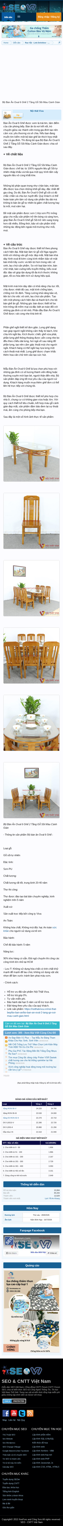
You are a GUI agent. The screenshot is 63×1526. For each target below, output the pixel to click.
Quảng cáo (32, 1265)
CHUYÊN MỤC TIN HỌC (46, 1429)
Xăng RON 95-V (9, 1108)
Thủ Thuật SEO (9, 1435)
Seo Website (8, 1439)
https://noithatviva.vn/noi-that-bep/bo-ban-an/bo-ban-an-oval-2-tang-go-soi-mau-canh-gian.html (32, 1012)
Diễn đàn (8, 17)
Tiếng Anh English (11, 1491)
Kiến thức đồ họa (40, 1443)
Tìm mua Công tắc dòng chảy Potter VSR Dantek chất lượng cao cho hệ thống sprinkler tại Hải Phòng (32, 1060)
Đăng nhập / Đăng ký (49, 17)
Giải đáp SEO (8, 1467)
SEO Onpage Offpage (11, 1447)
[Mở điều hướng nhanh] (59, 43)
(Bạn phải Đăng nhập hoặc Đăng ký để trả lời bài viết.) (39, 1083)
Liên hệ (11, 1420)
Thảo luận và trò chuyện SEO (15, 1455)
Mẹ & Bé (6, 1503)
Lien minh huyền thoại (13, 1499)
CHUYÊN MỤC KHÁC (15, 1473)
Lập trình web (38, 1447)
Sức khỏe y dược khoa (13, 1495)
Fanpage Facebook (32, 1230)
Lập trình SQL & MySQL (43, 1439)
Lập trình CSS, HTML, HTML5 (45, 1467)
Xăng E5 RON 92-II (11, 1118)
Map (5, 1420)
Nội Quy (21, 1420)
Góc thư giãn (8, 1507)
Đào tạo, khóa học (11, 1487)
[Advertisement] (31, 70)
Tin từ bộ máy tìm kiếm (12, 1463)
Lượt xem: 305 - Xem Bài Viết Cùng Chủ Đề (30, 1032)
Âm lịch (8, 1220)
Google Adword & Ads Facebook (16, 1451)
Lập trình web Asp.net (42, 1455)
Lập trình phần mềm (41, 1435)
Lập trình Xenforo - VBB (43, 1451)
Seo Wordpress (9, 1443)
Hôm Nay (32, 1208)
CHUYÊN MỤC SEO (14, 1429)
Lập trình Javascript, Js (42, 1463)
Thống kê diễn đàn (32, 1184)
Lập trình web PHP (40, 1459)
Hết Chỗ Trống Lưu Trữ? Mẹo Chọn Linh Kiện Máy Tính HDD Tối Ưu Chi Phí (33, 1046)
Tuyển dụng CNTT (11, 1483)
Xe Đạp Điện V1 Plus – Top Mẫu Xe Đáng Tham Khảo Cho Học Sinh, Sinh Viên (31, 1039)
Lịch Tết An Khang (52, 1198)
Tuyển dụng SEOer (11, 1479)
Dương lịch (10, 1215)
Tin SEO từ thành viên (11, 1459)
